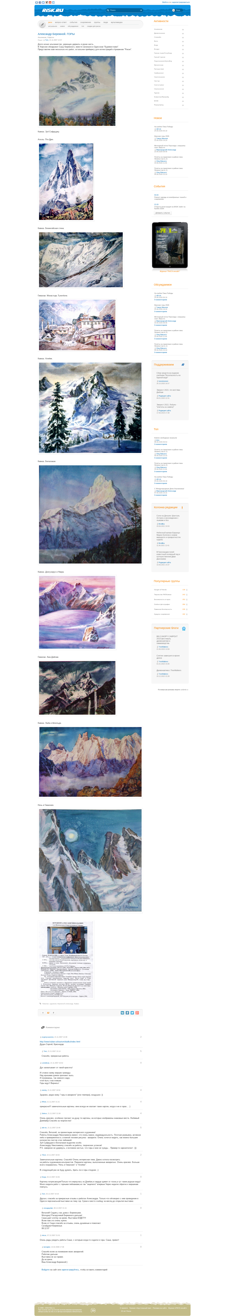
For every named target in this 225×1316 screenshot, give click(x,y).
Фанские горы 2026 (161, 136)
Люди (105, 22)
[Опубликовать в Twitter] (132, 1012)
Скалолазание (159, 77)
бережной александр (65, 1004)
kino (157, 440)
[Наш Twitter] (43, 2)
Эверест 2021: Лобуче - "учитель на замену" (167, 406)
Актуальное (52, 26)
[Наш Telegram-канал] (53, 2)
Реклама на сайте (160, 1308)
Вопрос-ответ (61, 22)
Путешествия (159, 69)
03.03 (156, 195)
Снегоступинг (159, 85)
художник (53, 1004)
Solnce (44, 1113)
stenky (44, 1090)
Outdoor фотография (162, 604)
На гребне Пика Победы (163, 127)
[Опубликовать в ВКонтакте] (122, 1012)
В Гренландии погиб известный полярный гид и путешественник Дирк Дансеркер (168, 555)
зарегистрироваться (181, 2)
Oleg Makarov (161, 161)
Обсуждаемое (73, 26)
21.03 (156, 204)
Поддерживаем (164, 364)
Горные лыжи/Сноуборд (163, 53)
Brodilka (162, 524)
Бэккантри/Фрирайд (161, 97)
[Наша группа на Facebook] (40, 2)
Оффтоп (50, 37)
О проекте (124, 1308)
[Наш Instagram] (46, 2)
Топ (82, 26)
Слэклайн (157, 37)
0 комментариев (160, 300)
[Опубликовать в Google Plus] (137, 1012)
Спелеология (159, 89)
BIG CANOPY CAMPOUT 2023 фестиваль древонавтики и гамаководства (167, 639)
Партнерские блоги (166, 628)
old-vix (44, 1128)
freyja (44, 1177)
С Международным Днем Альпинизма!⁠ (169, 489)
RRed (44, 1102)
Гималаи (45, 1004)
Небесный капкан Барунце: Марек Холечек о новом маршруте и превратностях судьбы (169, 536)
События (73, 22)
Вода (156, 45)
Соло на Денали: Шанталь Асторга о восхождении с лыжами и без (168, 518)
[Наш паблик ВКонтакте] (36, 2)
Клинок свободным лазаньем (165, 438)
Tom (46, 40)
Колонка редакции (165, 507)
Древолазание (159, 33)
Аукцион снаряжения (162, 614)
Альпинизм (42, 37)
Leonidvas (45, 1063)
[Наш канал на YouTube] (50, 2)
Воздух (156, 49)
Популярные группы (167, 581)
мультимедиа (116, 22)
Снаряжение (85, 22)
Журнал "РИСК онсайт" (170, 271)
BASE (156, 101)
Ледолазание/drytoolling (163, 61)
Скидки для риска (93, 26)
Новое (62, 26)
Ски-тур (157, 81)
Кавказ (76, 1004)
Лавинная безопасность (163, 609)
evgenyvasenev (48, 1037)
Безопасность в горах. (162, 599)
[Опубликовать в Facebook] (127, 1012)
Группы (97, 22)
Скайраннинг (159, 73)
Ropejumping (158, 105)
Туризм (156, 93)
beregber (47, 1247)
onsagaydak (48, 1208)
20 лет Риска (126, 1311)
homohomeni (163, 381)
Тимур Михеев (162, 138)
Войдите (45, 1270)
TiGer (44, 1155)
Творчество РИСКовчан (162, 594)
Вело (156, 41)
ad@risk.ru (184, 689)
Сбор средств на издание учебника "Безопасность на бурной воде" (168, 375)
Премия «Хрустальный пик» (140, 1308)
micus (44, 1235)
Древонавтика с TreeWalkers (169, 670)
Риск (50, 22)
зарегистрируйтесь (70, 1270)
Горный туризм (159, 57)
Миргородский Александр (166, 150)
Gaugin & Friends (160, 589)
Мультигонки (158, 65)
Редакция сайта (165, 396)
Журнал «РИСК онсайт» (177, 1308)
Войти (165, 2)
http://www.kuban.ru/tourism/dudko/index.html (60, 1042)
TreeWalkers (163, 647)
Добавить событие (163, 213)
